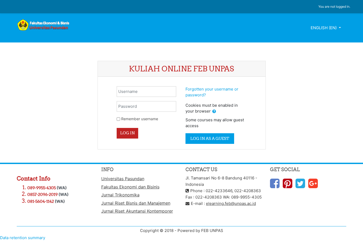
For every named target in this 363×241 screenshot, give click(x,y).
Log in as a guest (209, 138)
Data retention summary (22, 237)
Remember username (139, 119)
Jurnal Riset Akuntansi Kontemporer (137, 211)
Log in (127, 132)
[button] (214, 111)
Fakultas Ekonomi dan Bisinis (130, 187)
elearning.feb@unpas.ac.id (231, 203)
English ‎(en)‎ (324, 27)
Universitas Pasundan (122, 178)
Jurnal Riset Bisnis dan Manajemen (135, 203)
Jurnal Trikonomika (120, 194)
